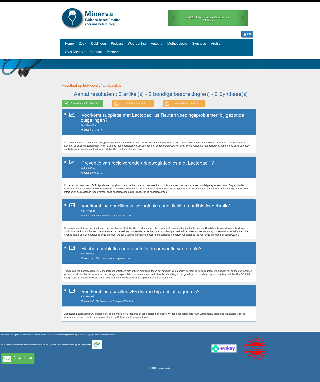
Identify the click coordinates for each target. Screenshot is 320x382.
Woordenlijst (137, 43)
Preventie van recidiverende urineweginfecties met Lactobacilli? (148, 162)
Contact (96, 51)
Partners (113, 51)
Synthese (199, 43)
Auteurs (156, 43)
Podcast (117, 43)
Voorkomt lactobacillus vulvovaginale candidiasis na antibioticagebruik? (156, 205)
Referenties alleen (136, 103)
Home (69, 43)
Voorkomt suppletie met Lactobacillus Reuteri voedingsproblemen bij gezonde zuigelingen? (162, 117)
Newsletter (23, 357)
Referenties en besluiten (186, 103)
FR (248, 34)
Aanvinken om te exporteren (85, 103)
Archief (216, 43)
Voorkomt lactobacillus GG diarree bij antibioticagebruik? (141, 291)
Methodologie (177, 43)
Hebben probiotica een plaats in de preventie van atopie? (142, 248)
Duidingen (98, 43)
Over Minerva (75, 51)
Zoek (82, 43)
